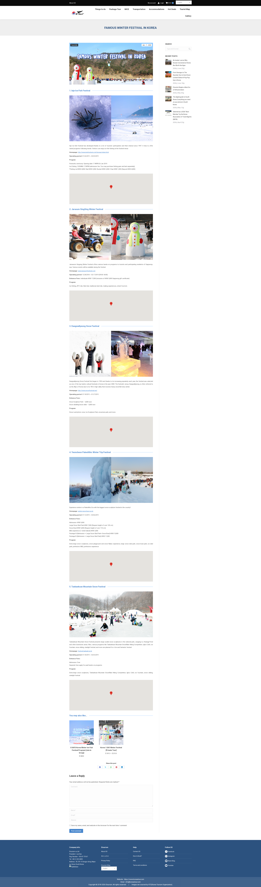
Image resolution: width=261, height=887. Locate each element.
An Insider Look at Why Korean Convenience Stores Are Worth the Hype (182, 62)
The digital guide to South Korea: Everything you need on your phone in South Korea (181, 100)
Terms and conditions (140, 865)
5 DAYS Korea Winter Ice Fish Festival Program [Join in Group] (81, 750)
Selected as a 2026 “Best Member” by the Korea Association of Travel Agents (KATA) (182, 115)
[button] (111, 187)
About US (104, 851)
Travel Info (74, 45)
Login (162, 3)
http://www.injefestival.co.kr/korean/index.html (93, 152)
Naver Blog (171, 861)
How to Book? (137, 856)
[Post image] (168, 62)
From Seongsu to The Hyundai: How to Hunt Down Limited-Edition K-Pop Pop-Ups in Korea (182, 76)
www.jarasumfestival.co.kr (86, 271)
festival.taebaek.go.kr (85, 651)
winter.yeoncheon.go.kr (85, 511)
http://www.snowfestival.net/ (87, 390)
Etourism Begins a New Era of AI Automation (181, 88)
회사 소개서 (105, 856)
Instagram (171, 856)
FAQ (134, 860)
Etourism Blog (105, 865)
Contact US (136, 851)
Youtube (170, 865)
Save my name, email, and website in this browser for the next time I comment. (99, 825)
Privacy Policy (105, 860)
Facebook (171, 851)
